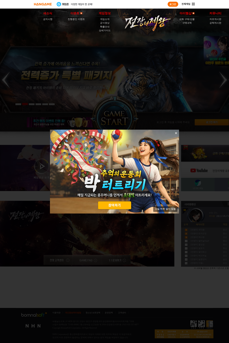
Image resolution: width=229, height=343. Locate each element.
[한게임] (43, 4)
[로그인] (173, 4)
